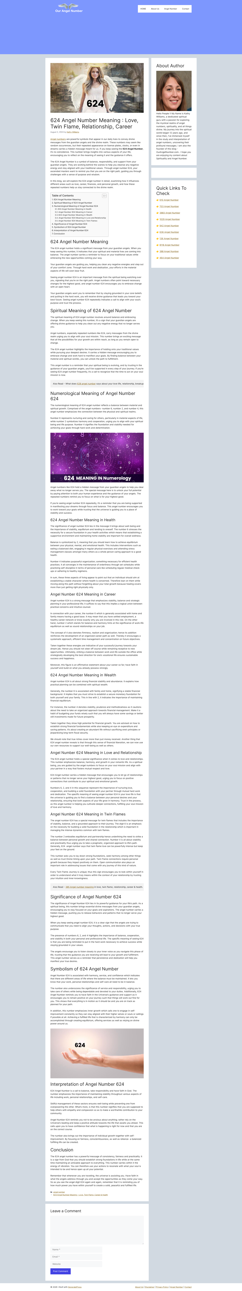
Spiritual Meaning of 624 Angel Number (73, 202)
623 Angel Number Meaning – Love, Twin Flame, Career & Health (80, 1195)
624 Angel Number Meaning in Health (75, 209)
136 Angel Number (169, 238)
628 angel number (86, 383)
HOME (143, 9)
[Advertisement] (121, 36)
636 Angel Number (169, 232)
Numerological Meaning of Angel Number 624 (76, 206)
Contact (185, 9)
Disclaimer (149, 1287)
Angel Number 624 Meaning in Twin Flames (77, 221)
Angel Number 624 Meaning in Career (75, 212)
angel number (59, 1192)
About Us (155, 9)
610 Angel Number (169, 200)
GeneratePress (75, 1287)
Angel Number (170, 9)
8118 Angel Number (169, 245)
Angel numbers (58, 139)
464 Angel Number (169, 258)
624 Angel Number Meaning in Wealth (75, 215)
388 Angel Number (169, 251)
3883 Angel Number (170, 213)
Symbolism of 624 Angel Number (70, 227)
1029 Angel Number (170, 219)
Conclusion (59, 233)
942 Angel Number (169, 225)
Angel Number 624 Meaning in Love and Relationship (82, 218)
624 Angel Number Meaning (67, 199)
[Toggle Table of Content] (103, 196)
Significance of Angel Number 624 (70, 224)
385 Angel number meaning (80, 887)
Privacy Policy (162, 1287)
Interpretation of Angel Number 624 (71, 230)
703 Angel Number (169, 206)
